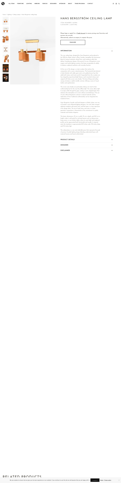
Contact (90, 3)
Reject (101, 480)
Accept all (94, 480)
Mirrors (37, 3)
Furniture (20, 3)
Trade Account (81, 33)
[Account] (113, 3)
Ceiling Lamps (16, 14)
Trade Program (80, 3)
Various (44, 3)
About (70, 3)
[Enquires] (116, 3)
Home (4, 14)
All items (11, 3)
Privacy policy (107, 480)
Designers (53, 3)
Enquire (73, 42)
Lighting (29, 3)
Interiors (62, 3)
